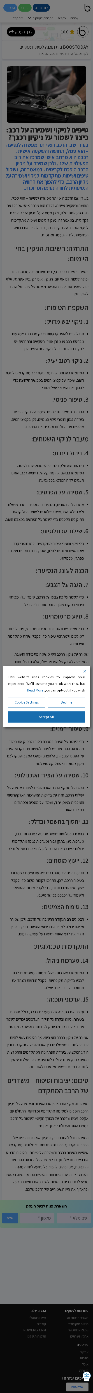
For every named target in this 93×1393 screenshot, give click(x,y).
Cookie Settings (27, 702)
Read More (35, 690)
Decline (66, 702)
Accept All (46, 716)
